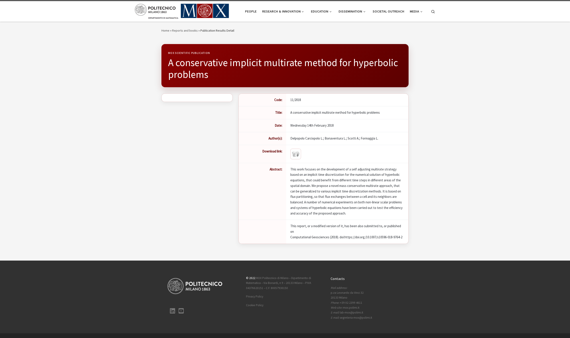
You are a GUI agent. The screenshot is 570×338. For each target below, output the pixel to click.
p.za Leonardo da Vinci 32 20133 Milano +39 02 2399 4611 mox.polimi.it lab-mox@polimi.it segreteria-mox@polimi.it (351, 303)
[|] (182, 11)
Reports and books (185, 30)
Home (165, 30)
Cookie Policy (254, 305)
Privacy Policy (254, 296)
